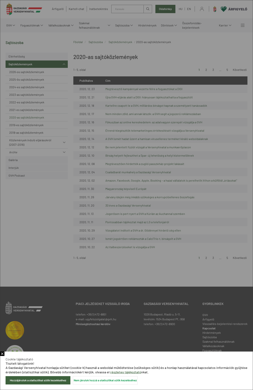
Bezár (2, 354)
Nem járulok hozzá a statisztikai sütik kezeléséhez (105, 380)
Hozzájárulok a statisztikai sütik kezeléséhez (38, 380)
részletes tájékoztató (125, 372)
